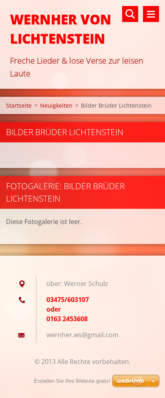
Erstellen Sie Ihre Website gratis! (72, 381)
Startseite (19, 105)
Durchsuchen (130, 14)
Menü (151, 14)
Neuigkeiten (56, 105)
